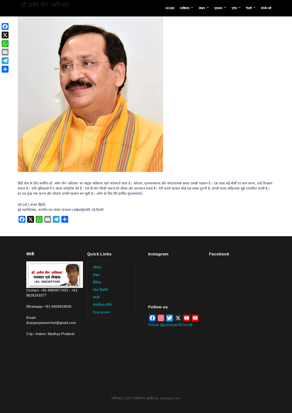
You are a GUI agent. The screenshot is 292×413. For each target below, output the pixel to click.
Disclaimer (101, 312)
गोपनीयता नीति (102, 305)
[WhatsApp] (5, 43)
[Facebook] (5, 26)
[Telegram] (5, 60)
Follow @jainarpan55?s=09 (170, 325)
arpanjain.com (170, 398)
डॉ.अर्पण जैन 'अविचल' (45, 4)
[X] (5, 35)
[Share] (5, 69)
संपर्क (96, 297)
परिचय (97, 267)
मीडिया (97, 282)
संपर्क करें (266, 8)
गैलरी (249, 8)
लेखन (202, 8)
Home (170, 8)
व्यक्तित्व (184, 8)
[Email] (5, 52)
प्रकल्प (218, 8)
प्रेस (234, 8)
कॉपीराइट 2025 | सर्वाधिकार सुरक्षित (133, 398)
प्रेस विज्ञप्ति (100, 290)
